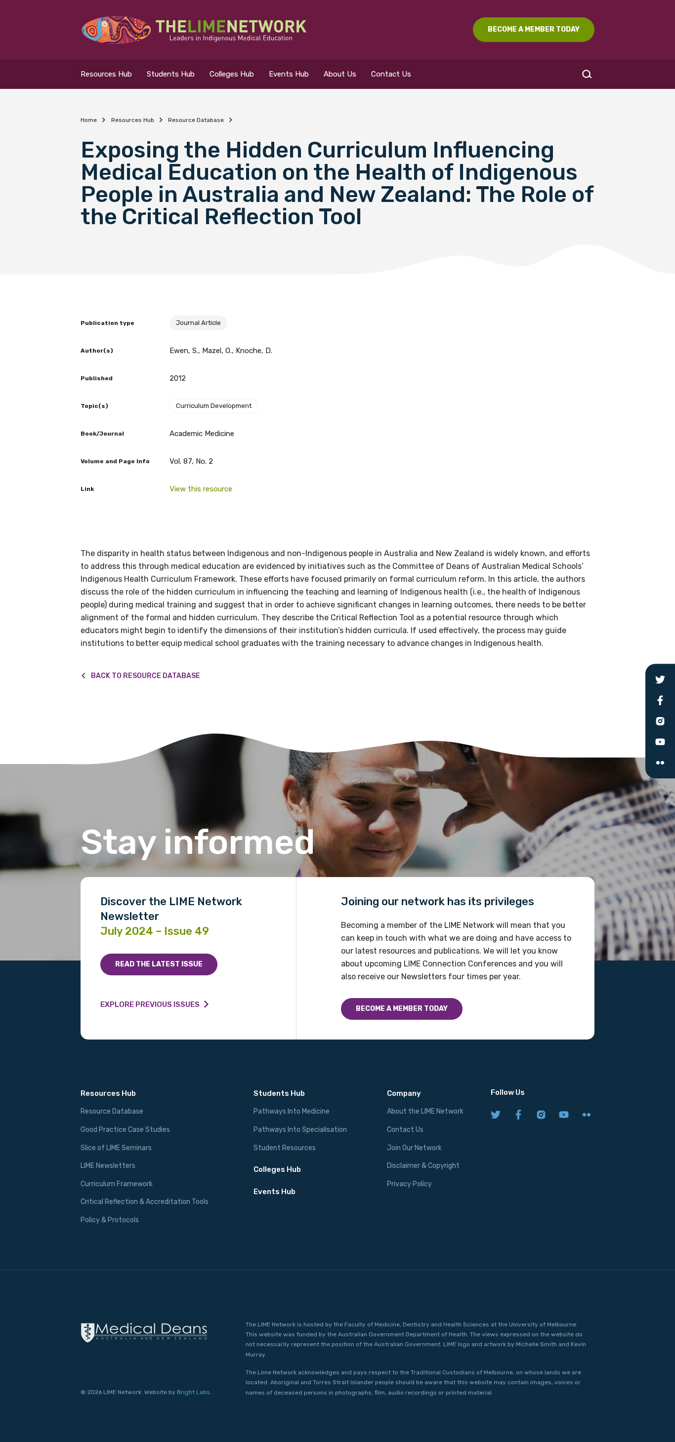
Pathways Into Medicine (291, 1111)
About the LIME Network (425, 1111)
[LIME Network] (194, 29)
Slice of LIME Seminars (116, 1148)
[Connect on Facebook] (518, 1115)
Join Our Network (414, 1148)
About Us (340, 74)
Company (404, 1093)
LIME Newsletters (108, 1166)
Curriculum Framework (117, 1184)
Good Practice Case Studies (125, 1129)
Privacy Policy (409, 1184)
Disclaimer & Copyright (423, 1166)
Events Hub (289, 74)
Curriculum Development (214, 405)
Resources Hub (106, 74)
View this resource (200, 488)
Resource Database (196, 120)
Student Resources (284, 1148)
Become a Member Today (402, 1008)
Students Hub (171, 74)
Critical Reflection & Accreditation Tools (145, 1202)
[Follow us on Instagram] (541, 1115)
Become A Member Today (534, 29)
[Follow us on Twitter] (495, 1115)
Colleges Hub (232, 74)
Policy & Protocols (110, 1220)
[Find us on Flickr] (586, 1115)
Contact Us (391, 74)
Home (89, 120)
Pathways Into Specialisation (300, 1129)
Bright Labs (193, 1392)
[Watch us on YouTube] (563, 1115)
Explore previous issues (150, 1004)
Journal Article (198, 322)
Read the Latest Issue (159, 964)
